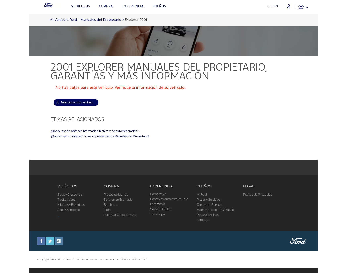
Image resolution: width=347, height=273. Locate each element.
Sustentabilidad (160, 209)
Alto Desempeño (68, 210)
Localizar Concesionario (120, 215)
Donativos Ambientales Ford (169, 199)
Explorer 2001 (136, 19)
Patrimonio (157, 204)
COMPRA (111, 186)
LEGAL (248, 186)
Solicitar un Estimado (118, 199)
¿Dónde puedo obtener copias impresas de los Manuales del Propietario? (100, 136)
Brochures (110, 204)
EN (276, 6)
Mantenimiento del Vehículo (215, 210)
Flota (107, 210)
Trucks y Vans (66, 199)
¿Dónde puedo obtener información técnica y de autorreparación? (95, 131)
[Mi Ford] (288, 6)
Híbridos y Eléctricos (71, 204)
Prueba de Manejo (116, 194)
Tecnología (157, 214)
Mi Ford (202, 194)
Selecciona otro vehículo (77, 102)
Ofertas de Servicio (209, 204)
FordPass (203, 220)
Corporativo (158, 194)
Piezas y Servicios (208, 199)
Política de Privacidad (257, 194)
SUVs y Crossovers (69, 194)
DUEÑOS (204, 186)
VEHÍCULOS (67, 186)
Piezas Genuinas (208, 215)
